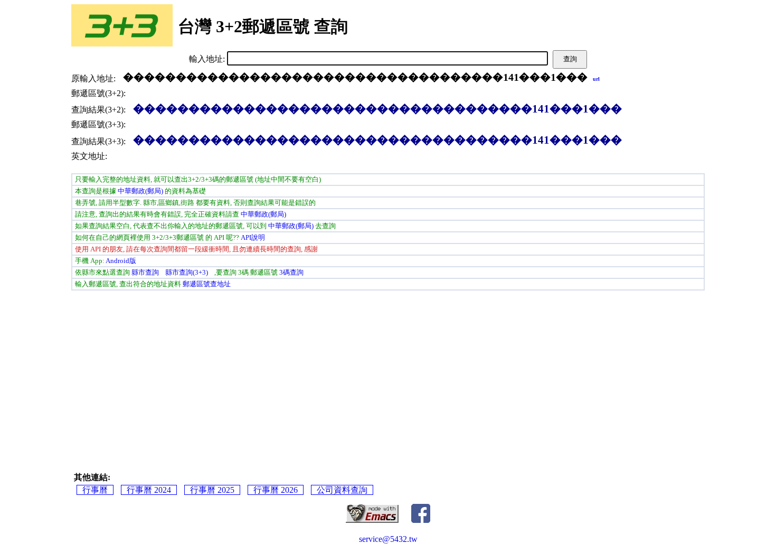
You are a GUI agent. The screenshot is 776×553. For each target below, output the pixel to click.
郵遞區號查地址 (207, 284)
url (596, 79)
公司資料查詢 (342, 489)
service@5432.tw (388, 539)
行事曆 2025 (212, 489)
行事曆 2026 (275, 489)
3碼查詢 (291, 272)
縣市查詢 (145, 272)
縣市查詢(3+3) (186, 272)
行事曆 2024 (149, 489)
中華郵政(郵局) (140, 191)
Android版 (121, 261)
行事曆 (95, 489)
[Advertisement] (224, 372)
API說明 (253, 237)
